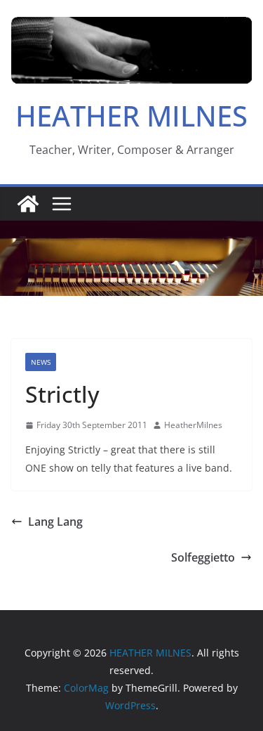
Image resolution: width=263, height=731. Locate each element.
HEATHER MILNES (131, 115)
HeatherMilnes (193, 425)
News (40, 362)
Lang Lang (55, 521)
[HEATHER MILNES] (28, 204)
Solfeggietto (203, 557)
